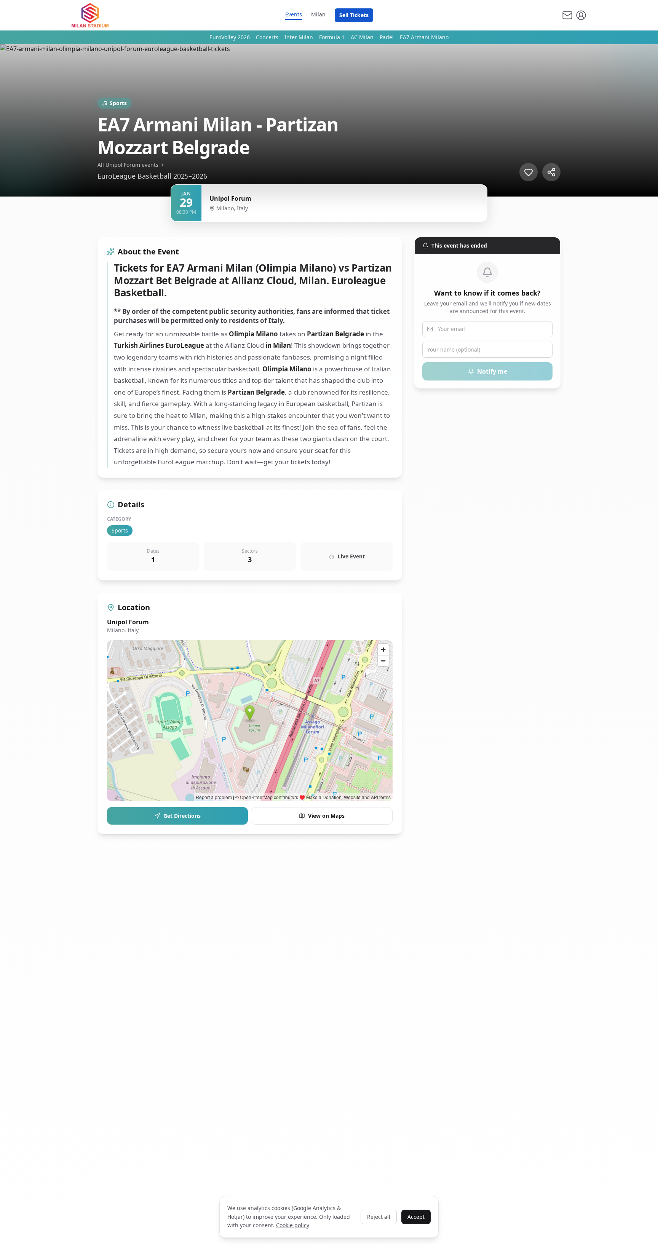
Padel (387, 37)
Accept (416, 1216)
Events (293, 14)
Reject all (378, 1216)
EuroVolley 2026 (229, 37)
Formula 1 (332, 37)
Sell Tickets (354, 15)
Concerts (267, 37)
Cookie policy (292, 1225)
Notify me (492, 371)
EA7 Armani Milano (424, 37)
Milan (318, 14)
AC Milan (362, 37)
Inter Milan (298, 37)
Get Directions (182, 815)
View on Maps (326, 815)
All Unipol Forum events (127, 164)
